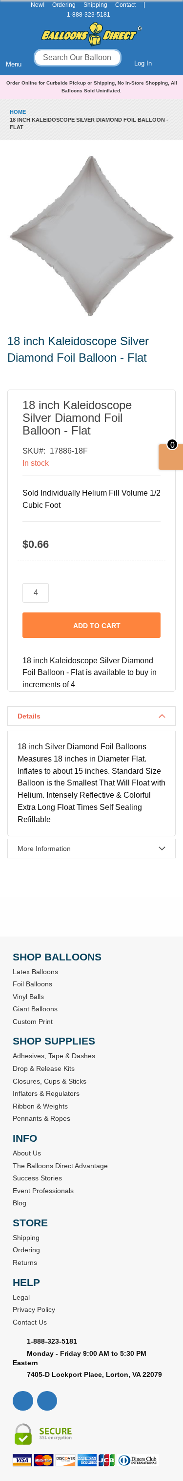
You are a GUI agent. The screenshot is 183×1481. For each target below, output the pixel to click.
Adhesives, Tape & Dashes (54, 1056)
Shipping (95, 4)
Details (29, 716)
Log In (143, 63)
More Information (44, 848)
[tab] (91, 716)
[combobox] (78, 57)
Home (18, 112)
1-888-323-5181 (88, 14)
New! (37, 4)
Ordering (64, 4)
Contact (125, 4)
